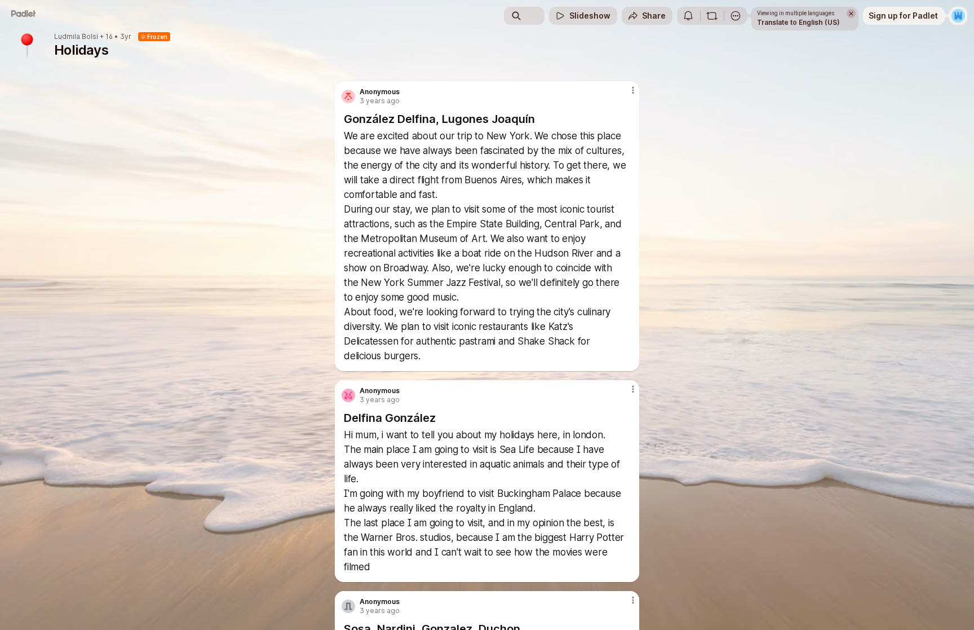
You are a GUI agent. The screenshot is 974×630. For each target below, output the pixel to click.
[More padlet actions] (735, 16)
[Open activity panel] (688, 16)
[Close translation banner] (851, 13)
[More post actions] (632, 90)
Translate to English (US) (798, 22)
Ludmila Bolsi (76, 37)
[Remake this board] (712, 16)
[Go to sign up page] (958, 16)
